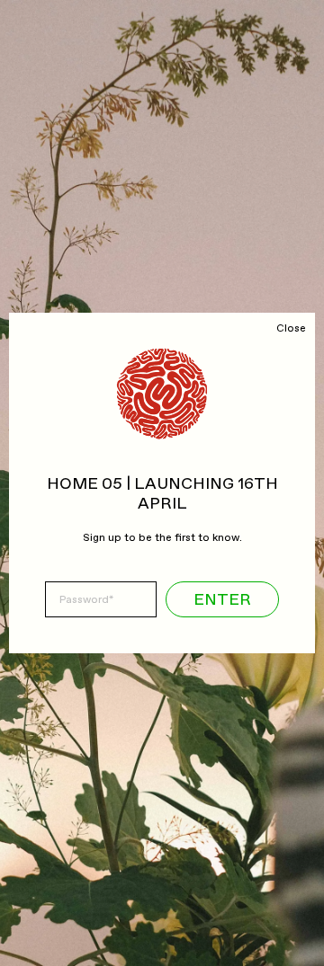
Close (291, 328)
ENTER (222, 599)
